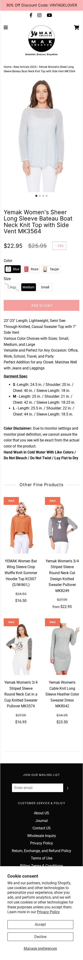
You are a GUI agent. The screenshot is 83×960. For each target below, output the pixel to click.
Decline (40, 937)
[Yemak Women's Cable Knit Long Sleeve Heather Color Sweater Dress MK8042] (62, 649)
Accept (40, 924)
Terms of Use (41, 858)
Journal (41, 820)
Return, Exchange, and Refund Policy (41, 851)
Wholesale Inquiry (41, 836)
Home (7, 67)
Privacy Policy (48, 912)
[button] (13, 269)
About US (41, 813)
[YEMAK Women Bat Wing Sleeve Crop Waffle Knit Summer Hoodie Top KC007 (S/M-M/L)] (21, 528)
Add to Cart (41, 305)
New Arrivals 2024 (25, 67)
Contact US (42, 828)
